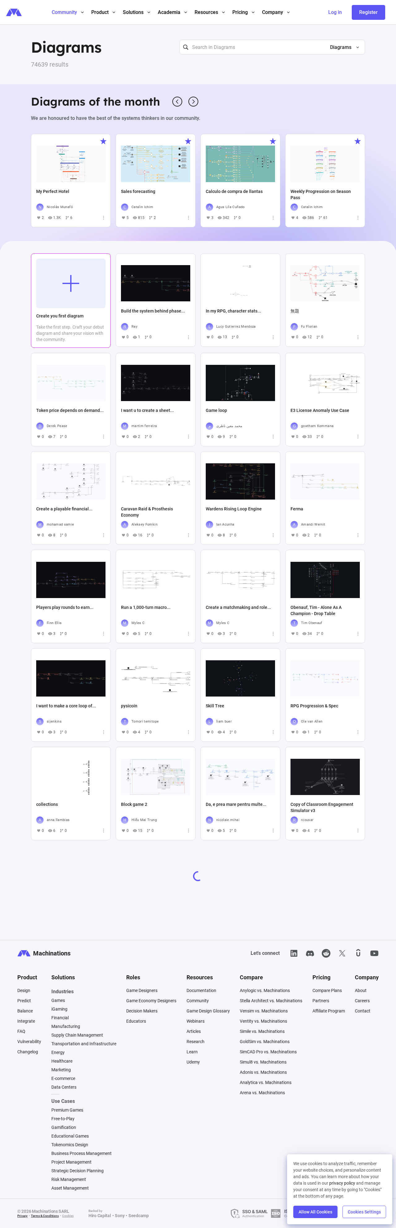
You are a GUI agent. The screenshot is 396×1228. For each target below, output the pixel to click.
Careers (362, 1000)
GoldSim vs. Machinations (265, 1041)
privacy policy (342, 1183)
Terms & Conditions (45, 1215)
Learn (192, 1051)
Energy (58, 1052)
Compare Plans (327, 990)
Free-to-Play (63, 1118)
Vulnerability (29, 1041)
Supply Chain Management (77, 1035)
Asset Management (70, 1188)
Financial (60, 1017)
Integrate (26, 1021)
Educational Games (70, 1136)
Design (23, 990)
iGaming (59, 1009)
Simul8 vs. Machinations (263, 1062)
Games (58, 1000)
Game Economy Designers (151, 1000)
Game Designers (141, 990)
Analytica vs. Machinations (265, 1082)
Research (195, 1041)
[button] (342, 47)
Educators (136, 1021)
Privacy (22, 1215)
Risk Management (68, 1179)
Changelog (27, 1051)
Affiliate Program (328, 1010)
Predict (24, 1000)
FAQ (21, 1031)
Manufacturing (65, 1026)
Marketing (61, 1069)
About (361, 990)
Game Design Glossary (208, 1010)
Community (198, 1000)
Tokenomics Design (69, 1144)
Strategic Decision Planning (77, 1170)
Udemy (193, 1062)
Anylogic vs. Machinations (265, 990)
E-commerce (63, 1078)
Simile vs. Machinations (262, 1031)
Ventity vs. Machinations (263, 1021)
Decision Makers (141, 1010)
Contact (362, 1010)
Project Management (71, 1162)
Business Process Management (81, 1153)
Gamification (63, 1127)
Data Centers (63, 1087)
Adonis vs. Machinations (263, 1072)
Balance (25, 1010)
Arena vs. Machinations (262, 1092)
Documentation (201, 990)
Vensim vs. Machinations (264, 1010)
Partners (320, 1000)
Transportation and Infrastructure (83, 1043)
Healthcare (61, 1061)
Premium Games (67, 1110)
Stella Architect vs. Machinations (271, 1000)
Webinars (195, 1021)
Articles (194, 1031)
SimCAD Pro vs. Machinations (268, 1051)
